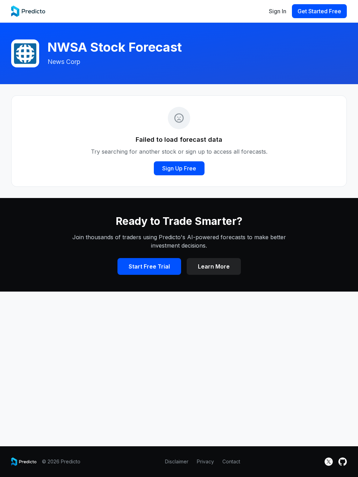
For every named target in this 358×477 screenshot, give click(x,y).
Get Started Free (319, 11)
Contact (231, 461)
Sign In (277, 11)
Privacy (205, 461)
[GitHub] (342, 461)
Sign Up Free (179, 168)
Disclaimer (176, 461)
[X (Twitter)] (328, 461)
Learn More (214, 266)
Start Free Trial (149, 266)
